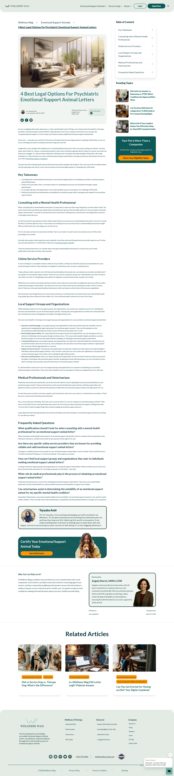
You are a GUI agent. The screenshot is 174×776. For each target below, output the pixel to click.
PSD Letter (69, 739)
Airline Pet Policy (103, 734)
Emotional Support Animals (32, 677)
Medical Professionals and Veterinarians (130, 64)
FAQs (131, 727)
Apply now (156, 6)
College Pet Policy (103, 739)
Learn (131, 735)
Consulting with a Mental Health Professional (133, 38)
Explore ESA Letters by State (107, 724)
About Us (132, 723)
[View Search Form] (168, 6)
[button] (93, 6)
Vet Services (69, 734)
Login (140, 6)
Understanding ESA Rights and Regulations (132, 682)
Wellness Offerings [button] (73, 720)
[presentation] (122, 95)
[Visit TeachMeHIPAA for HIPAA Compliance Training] (121, 756)
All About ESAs (70, 724)
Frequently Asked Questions (131, 72)
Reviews (132, 731)
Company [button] (132, 720)
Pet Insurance (70, 729)
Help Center (133, 743)
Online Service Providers (129, 46)
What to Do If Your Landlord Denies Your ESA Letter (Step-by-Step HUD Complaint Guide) (142, 126)
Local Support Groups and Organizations (130, 54)
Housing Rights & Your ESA (106, 729)
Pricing (131, 739)
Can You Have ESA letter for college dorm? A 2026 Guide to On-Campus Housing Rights (142, 111)
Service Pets (48, 677)
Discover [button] (100, 720)
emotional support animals (64, 243)
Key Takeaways (125, 30)
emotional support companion (37, 159)
